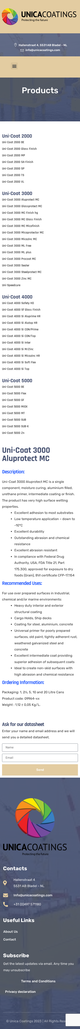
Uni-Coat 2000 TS (13, 175)
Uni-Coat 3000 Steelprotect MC (21, 272)
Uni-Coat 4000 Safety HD (18, 303)
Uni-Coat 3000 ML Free (16, 246)
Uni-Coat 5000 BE (13, 387)
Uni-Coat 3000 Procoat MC (19, 259)
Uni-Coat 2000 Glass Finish (19, 149)
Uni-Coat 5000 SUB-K (15, 426)
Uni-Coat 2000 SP (13, 169)
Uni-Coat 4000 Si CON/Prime (20, 329)
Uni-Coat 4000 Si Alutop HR (19, 323)
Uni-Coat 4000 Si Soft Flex (19, 362)
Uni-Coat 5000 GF (13, 400)
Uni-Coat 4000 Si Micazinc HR (21, 356)
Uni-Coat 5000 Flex (14, 393)
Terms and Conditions (38, 981)
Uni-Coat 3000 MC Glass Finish (22, 219)
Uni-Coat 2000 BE (13, 142)
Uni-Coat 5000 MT (13, 413)
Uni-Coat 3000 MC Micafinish (20, 226)
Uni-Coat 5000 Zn (13, 433)
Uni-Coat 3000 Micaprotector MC (23, 233)
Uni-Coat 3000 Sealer (15, 265)
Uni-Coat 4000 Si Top (15, 369)
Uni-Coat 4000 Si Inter (16, 343)
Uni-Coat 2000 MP (13, 155)
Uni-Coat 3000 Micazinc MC (19, 239)
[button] (14, 66)
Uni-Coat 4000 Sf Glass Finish (21, 310)
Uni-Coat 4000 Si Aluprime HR (21, 316)
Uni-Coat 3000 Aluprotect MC (20, 200)
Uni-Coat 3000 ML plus (16, 252)
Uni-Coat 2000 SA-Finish (17, 162)
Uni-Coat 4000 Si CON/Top (19, 336)
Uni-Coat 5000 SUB (14, 420)
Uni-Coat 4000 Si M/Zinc (17, 349)
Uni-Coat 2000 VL (13, 182)
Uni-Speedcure (11, 285)
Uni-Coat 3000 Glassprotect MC (22, 206)
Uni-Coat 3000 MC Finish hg (20, 213)
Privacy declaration (20, 992)
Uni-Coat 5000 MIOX (14, 407)
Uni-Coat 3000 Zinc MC (16, 279)
